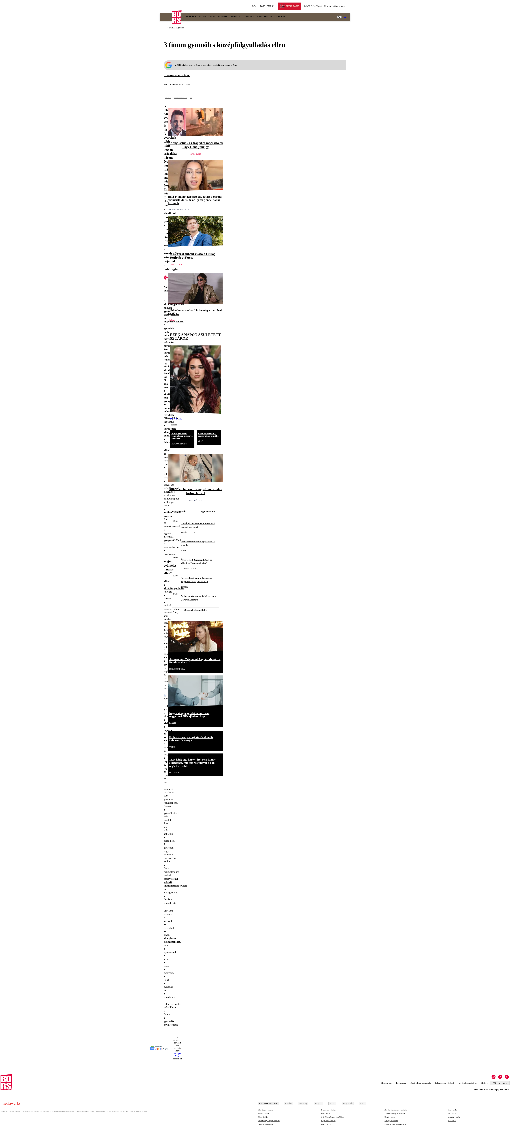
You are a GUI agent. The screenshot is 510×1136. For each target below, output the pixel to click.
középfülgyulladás (180, 98)
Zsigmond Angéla (188, 569)
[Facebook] (507, 1077)
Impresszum (401, 1083)
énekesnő (174, 425)
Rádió (362, 1103)
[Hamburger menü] (166, 17)
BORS (172, 28)
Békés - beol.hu (263, 1117)
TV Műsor (280, 17)
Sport (212, 17)
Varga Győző (195, 154)
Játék (254, 6)
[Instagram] (500, 1077)
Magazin (318, 1103)
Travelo (236, 17)
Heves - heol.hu (326, 1124)
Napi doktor (264, 17)
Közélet (288, 1103)
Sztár (202, 17)
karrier (184, 587)
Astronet (248, 17)
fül (191, 98)
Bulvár (332, 1103)
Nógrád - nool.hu (389, 1117)
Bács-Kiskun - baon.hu (265, 1110)
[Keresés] (339, 17)
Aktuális (191, 17)
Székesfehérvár (314, 6)
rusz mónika (174, 773)
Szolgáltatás (348, 1103)
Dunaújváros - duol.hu (328, 1110)
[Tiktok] (494, 1077)
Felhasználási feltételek (444, 1083)
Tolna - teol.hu (452, 1110)
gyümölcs (168, 98)
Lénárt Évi (172, 320)
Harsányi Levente (179, 444)
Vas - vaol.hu (452, 1113)
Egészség (180, 28)
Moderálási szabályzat (468, 1083)
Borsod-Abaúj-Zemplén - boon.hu (269, 1121)
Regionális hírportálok (268, 1103)
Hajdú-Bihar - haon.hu (328, 1121)
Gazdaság (303, 1103)
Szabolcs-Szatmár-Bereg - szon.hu (395, 1124)
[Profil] (345, 17)
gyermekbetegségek (177, 75)
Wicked (184, 605)
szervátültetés (195, 500)
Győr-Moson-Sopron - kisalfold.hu (332, 1117)
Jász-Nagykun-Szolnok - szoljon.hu (395, 1110)
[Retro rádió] (283, 6)
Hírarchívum (386, 1083)
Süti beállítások (500, 1083)
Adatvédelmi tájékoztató (421, 1083)
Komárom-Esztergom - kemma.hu (395, 1113)
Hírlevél (484, 1083)
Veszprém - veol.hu (454, 1117)
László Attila (176, 265)
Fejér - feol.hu (325, 1113)
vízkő (200, 441)
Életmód (223, 17)
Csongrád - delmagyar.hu (266, 1124)
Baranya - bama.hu (264, 1113)
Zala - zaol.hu (452, 1121)
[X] (166, 278)
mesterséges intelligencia (180, 210)
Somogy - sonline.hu (391, 1121)
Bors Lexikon (267, 6)
